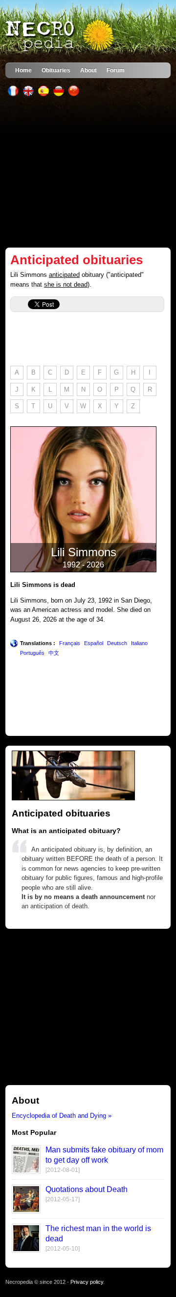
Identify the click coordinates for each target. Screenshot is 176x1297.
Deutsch (117, 643)
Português (32, 653)
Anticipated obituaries (76, 259)
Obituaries (56, 70)
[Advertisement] (88, 172)
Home (23, 70)
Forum (116, 70)
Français (69, 643)
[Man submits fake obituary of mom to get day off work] (26, 1171)
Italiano (139, 643)
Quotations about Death (86, 1189)
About (88, 70)
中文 (53, 653)
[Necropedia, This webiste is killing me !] (60, 36)
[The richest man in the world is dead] (26, 1250)
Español (93, 643)
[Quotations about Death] (26, 1211)
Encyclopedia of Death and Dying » (61, 1115)
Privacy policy (86, 1282)
